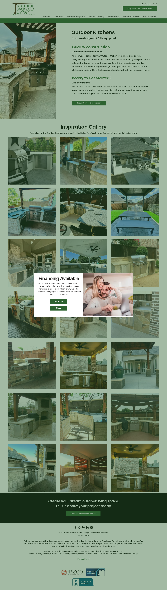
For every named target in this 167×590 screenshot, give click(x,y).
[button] (58, 308)
